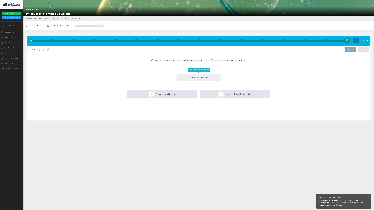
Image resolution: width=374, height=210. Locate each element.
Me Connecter (11, 17)
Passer (351, 49)
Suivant (363, 49)
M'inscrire (11, 13)
